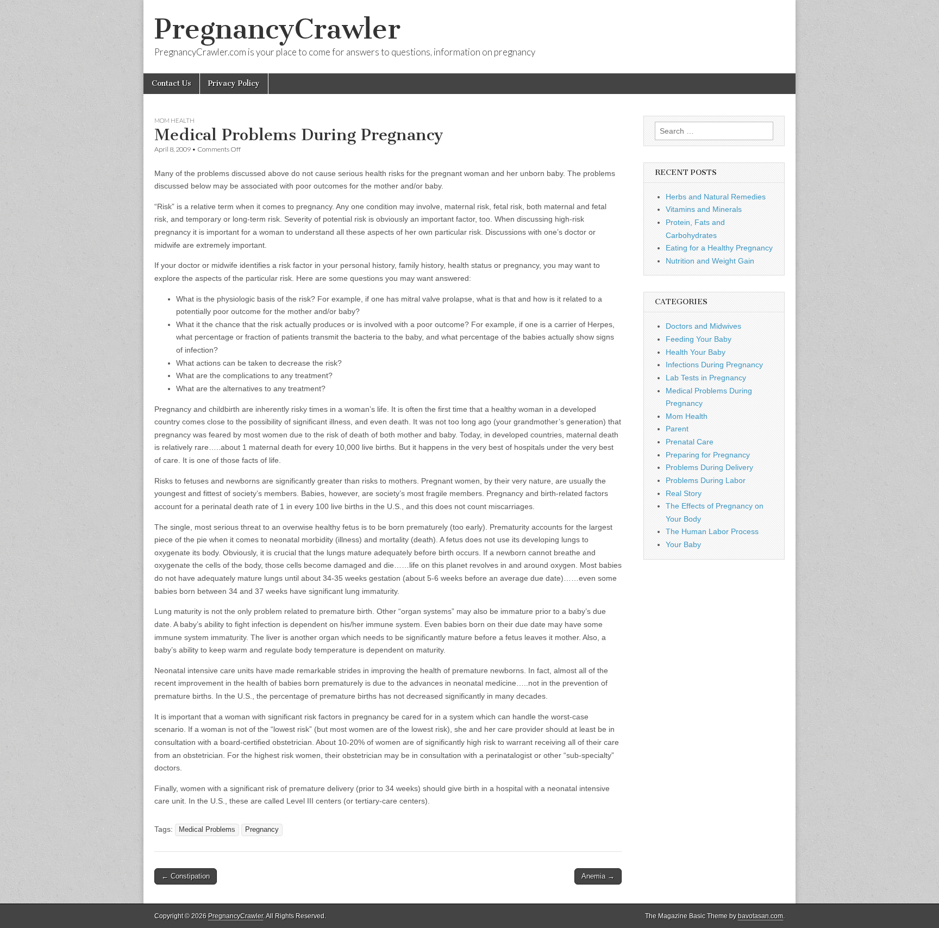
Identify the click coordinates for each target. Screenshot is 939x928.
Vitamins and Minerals (704, 209)
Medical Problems (207, 829)
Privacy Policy (234, 83)
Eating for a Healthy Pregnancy (719, 247)
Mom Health (174, 120)
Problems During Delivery (709, 467)
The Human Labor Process (712, 531)
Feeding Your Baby (698, 339)
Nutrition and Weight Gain (710, 260)
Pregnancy (262, 829)
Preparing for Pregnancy (708, 454)
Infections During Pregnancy (714, 364)
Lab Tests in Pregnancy (706, 377)
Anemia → (598, 876)
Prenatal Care (689, 441)
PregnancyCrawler (277, 29)
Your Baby (683, 544)
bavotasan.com (760, 916)
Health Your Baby (695, 352)
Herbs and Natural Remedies (716, 196)
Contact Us (171, 83)
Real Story (684, 493)
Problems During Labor (706, 480)
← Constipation (185, 876)
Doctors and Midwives (703, 326)
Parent (677, 428)
